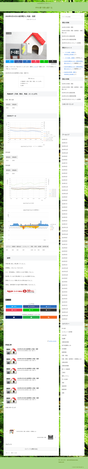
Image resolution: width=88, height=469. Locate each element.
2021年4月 (64, 295)
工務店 (63, 372)
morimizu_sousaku (69, 54)
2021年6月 (64, 288)
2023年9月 (64, 197)
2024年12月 (65, 146)
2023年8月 (64, 200)
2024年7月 (64, 163)
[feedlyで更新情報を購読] (31, 317)
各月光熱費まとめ (66, 345)
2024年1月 (64, 183)
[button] (82, 16)
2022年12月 (65, 227)
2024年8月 (64, 159)
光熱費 (63, 338)
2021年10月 (65, 275)
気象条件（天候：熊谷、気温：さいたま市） (31, 81)
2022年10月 (65, 234)
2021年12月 (65, 268)
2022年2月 (64, 261)
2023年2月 (64, 220)
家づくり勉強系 (66, 369)
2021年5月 (64, 291)
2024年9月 (64, 156)
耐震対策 (64, 389)
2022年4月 (64, 254)
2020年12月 (65, 308)
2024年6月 (64, 166)
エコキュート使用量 (67, 331)
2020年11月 (65, 312)
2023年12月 (65, 186)
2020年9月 (64, 319)
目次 (29, 78)
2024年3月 (64, 176)
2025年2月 (64, 139)
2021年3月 (64, 298)
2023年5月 (64, 210)
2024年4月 (64, 173)
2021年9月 (64, 278)
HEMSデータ (24, 83)
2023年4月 (64, 214)
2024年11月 (65, 149)
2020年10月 (65, 315)
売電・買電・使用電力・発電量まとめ (71, 359)
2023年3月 (64, 217)
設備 (63, 392)
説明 (22, 85)
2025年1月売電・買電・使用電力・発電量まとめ (72, 31)
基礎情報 (64, 352)
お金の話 (64, 335)
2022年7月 (64, 244)
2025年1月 (64, 142)
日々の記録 (9, 299)
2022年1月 (64, 264)
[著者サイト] (13, 317)
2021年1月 (64, 305)
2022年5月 (64, 251)
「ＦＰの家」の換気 (69, 52)
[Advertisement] (31, 25)
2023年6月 (64, 207)
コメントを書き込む (31, 449)
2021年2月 (64, 302)
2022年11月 (65, 230)
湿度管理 (64, 386)
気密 (63, 382)
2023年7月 (64, 203)
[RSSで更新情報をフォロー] (48, 317)
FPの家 (64, 328)
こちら (35, 66)
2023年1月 (64, 224)
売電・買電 (65, 355)
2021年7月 (64, 285)
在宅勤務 (64, 348)
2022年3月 (64, 258)
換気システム (65, 376)
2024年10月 (65, 153)
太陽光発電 (65, 362)
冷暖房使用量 (65, 342)
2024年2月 (64, 180)
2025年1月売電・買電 (67, 27)
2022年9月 (64, 237)
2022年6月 (64, 247)
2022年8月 (64, 241)
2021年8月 (64, 281)
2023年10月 (65, 193)
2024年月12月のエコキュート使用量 (71, 43)
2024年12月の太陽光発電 (68, 36)
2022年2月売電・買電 (69, 72)
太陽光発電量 (65, 365)
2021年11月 (65, 271)
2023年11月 (65, 190)
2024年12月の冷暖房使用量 (69, 39)
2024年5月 (64, 169)
